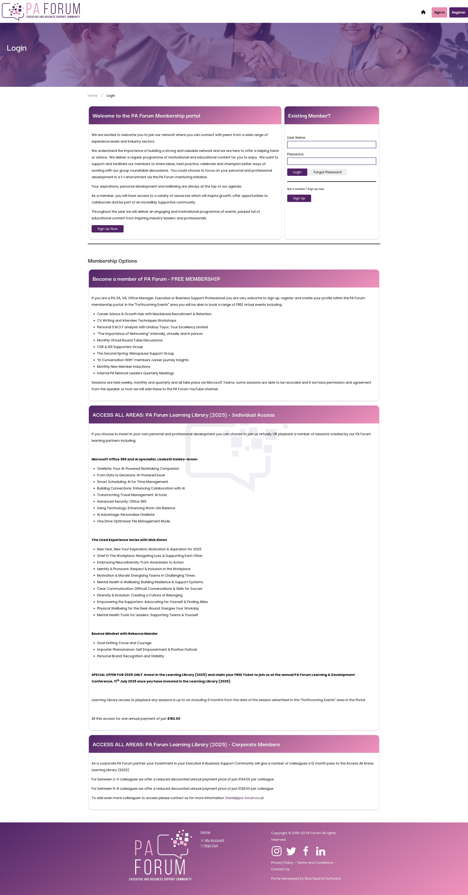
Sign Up (299, 198)
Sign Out (211, 845)
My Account (214, 840)
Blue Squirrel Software (323, 878)
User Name (296, 137)
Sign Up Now (107, 228)
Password (295, 154)
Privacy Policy (282, 862)
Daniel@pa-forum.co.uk (244, 798)
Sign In (439, 12)
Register (458, 12)
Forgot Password (327, 172)
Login (297, 172)
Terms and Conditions (315, 862)
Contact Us (280, 869)
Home (92, 95)
